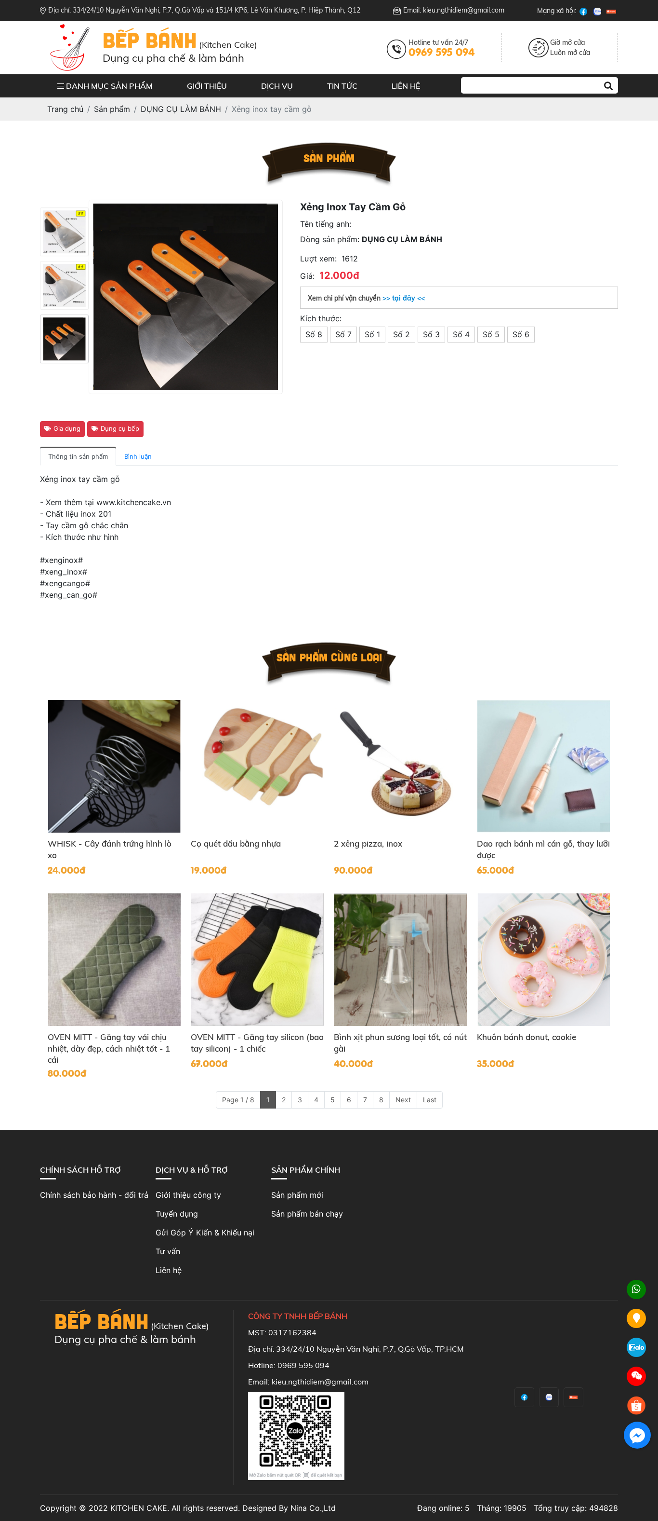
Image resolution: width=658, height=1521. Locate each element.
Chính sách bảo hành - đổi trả (94, 1195)
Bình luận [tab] (138, 456)
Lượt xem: (318, 258)
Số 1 (372, 334)
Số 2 (401, 334)
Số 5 (491, 334)
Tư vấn (168, 1251)
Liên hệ (406, 86)
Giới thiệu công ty (188, 1195)
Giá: (307, 276)
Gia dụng (66, 428)
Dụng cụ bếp (120, 428)
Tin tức (342, 86)
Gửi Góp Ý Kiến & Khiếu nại (205, 1232)
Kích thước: (321, 318)
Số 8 (313, 334)
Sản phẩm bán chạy (307, 1214)
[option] (64, 231)
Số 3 (431, 334)
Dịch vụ (277, 86)
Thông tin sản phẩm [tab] (78, 456)
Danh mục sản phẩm (108, 86)
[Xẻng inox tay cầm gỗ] (64, 231)
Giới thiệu (207, 86)
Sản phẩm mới (297, 1195)
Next (403, 1100)
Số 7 (343, 334)
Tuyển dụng (177, 1214)
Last (429, 1100)
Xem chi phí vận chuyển (366, 298)
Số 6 (521, 334)
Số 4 (461, 334)
